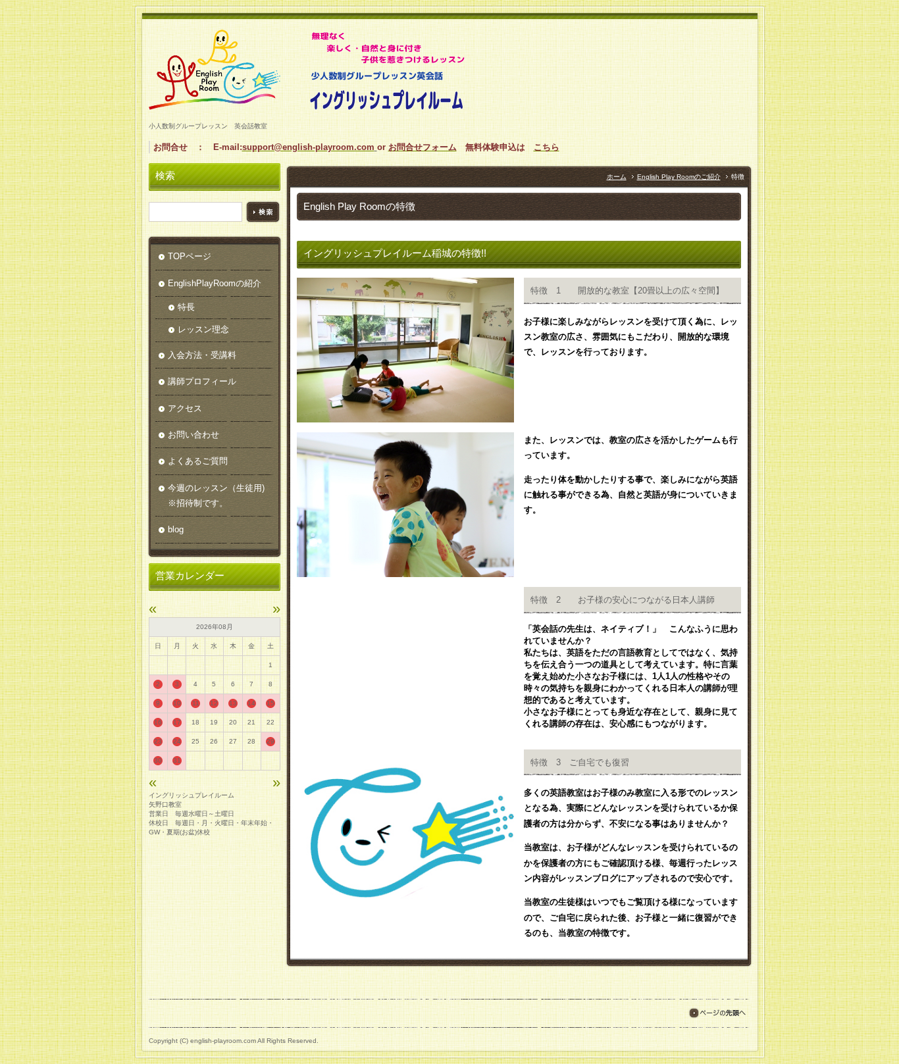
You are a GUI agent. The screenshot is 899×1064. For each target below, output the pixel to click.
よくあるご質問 (198, 461)
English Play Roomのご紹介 (679, 176)
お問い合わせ (193, 435)
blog (176, 529)
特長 (186, 307)
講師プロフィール (202, 381)
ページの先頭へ (717, 1013)
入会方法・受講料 (202, 355)
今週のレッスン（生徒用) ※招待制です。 (220, 495)
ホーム (617, 176)
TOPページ (189, 256)
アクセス (185, 408)
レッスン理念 (203, 329)
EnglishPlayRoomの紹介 (214, 283)
